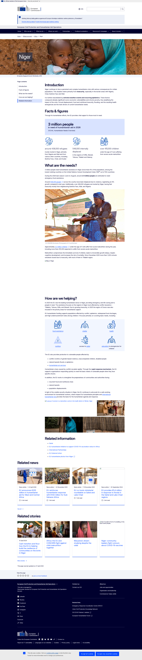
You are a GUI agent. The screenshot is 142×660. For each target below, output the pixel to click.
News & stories (116, 31)
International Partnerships (57, 450)
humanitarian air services (57, 365)
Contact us (61, 639)
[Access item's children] (33, 31)
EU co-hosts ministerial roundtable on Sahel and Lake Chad (84, 492)
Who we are (27, 31)
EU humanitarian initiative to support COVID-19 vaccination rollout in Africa (74, 446)
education (105, 346)
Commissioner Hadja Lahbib (108, 594)
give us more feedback (40, 576)
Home (19, 31)
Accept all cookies (87, 654)
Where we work (53, 31)
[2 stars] (19, 575)
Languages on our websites (43, 642)
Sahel (51, 443)
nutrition (58, 346)
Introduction (23, 86)
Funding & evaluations (81, 31)
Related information (25, 101)
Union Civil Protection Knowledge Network (85, 609)
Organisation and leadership (108, 590)
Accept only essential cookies (107, 654)
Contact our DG (77, 587)
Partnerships (66, 31)
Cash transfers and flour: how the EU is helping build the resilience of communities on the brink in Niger (30, 548)
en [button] (82, 9)
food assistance (58, 331)
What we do (39, 31)
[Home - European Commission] (30, 8)
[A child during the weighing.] (111, 408)
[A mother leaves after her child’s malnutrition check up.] (85, 425)
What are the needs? (26, 93)
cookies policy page (52, 653)
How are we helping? (26, 97)
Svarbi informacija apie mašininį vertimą (47, 22)
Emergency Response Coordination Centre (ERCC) (87, 606)
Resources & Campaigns (100, 31)
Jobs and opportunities (106, 587)
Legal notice (76, 642)
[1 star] (18, 575)
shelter (85, 331)
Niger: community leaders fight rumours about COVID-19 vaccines (112, 543)
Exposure (20, 619)
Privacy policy (66, 642)
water (88, 346)
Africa (35, 36)
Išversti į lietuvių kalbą (28, 22)
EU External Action (55, 453)
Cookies (56, 642)
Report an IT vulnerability (24, 642)
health (111, 331)
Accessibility (86, 642)
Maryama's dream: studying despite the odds (82, 543)
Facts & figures (24, 90)
